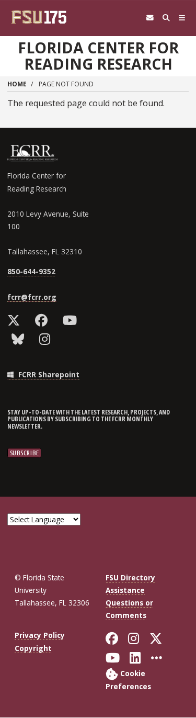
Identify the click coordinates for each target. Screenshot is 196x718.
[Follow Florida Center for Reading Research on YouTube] (72, 320)
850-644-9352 (31, 271)
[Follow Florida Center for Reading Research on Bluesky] (20, 339)
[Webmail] (150, 18)
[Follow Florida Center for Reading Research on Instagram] (47, 339)
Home (17, 84)
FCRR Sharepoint (47, 374)
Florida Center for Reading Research (98, 56)
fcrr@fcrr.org (31, 297)
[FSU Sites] (182, 18)
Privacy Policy (40, 635)
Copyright (33, 648)
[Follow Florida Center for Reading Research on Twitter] (16, 320)
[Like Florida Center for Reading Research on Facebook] (43, 320)
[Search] (166, 18)
